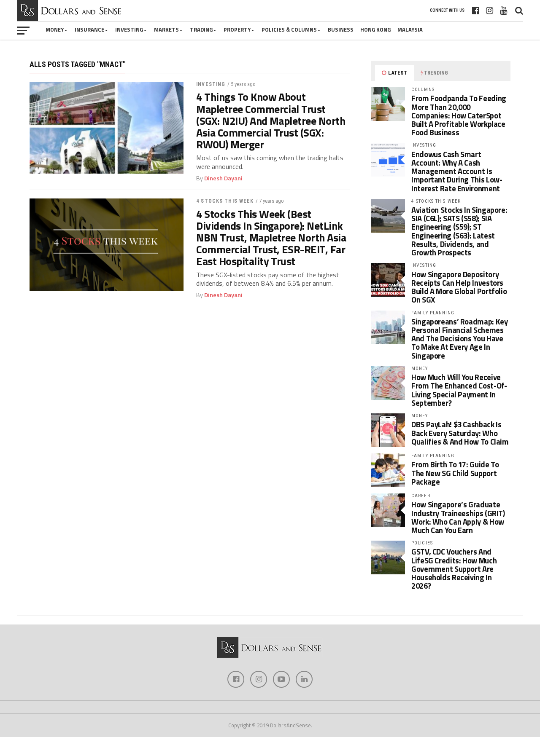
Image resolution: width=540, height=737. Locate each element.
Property (237, 29)
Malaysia (410, 29)
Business (341, 29)
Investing (129, 29)
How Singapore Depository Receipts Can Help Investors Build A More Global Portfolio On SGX (459, 287)
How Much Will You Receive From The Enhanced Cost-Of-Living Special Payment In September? (459, 390)
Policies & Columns (289, 29)
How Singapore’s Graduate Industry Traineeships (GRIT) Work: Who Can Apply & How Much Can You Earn (458, 517)
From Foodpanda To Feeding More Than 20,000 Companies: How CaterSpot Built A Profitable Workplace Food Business (458, 115)
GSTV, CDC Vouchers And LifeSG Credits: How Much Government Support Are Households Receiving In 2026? (454, 569)
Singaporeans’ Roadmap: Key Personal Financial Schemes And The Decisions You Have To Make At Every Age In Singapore (459, 339)
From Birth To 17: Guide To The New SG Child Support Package (455, 472)
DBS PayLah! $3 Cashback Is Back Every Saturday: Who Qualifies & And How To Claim (460, 432)
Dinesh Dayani (223, 178)
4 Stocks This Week (225, 201)
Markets (166, 29)
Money (55, 29)
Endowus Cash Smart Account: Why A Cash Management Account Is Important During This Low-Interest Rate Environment (456, 171)
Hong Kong (375, 29)
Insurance (89, 29)
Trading (201, 29)
